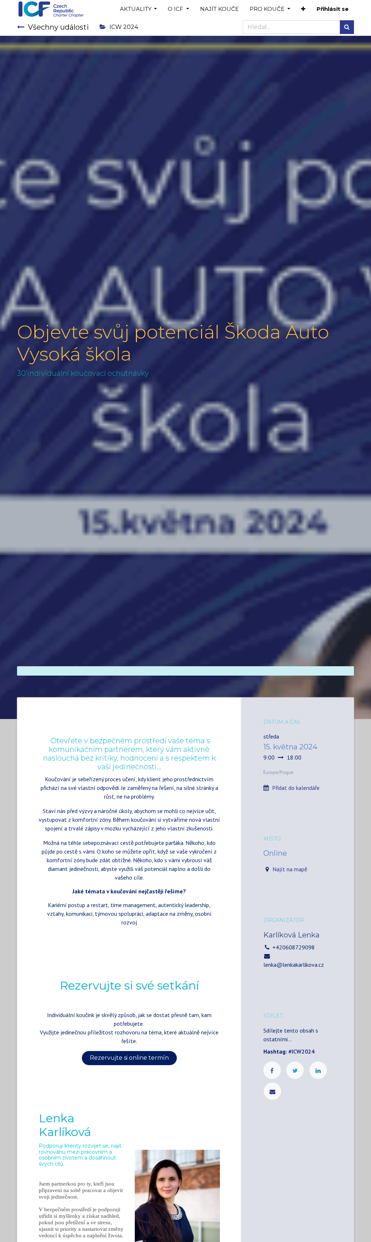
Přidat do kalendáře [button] (296, 787)
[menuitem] (219, 9)
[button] (303, 9)
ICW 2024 (123, 27)
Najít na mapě (289, 869)
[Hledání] (347, 27)
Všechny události (58, 27)
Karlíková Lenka (291, 935)
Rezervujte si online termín (129, 1057)
